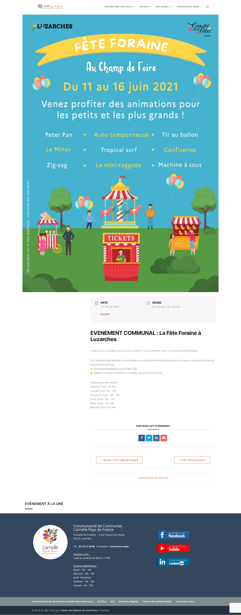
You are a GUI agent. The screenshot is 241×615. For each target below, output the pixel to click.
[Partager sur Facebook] (141, 438)
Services (143, 6)
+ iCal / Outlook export (192, 459)
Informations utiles (188, 6)
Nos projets (162, 6)
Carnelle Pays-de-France (118, 6)
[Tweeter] (149, 438)
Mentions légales (128, 601)
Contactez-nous (119, 546)
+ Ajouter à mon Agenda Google (119, 459)
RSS (112, 601)
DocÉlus (101, 601)
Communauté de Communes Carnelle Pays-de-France (62, 601)
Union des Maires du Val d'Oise (79, 610)
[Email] (164, 438)
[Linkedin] (156, 438)
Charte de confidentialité (157, 601)
